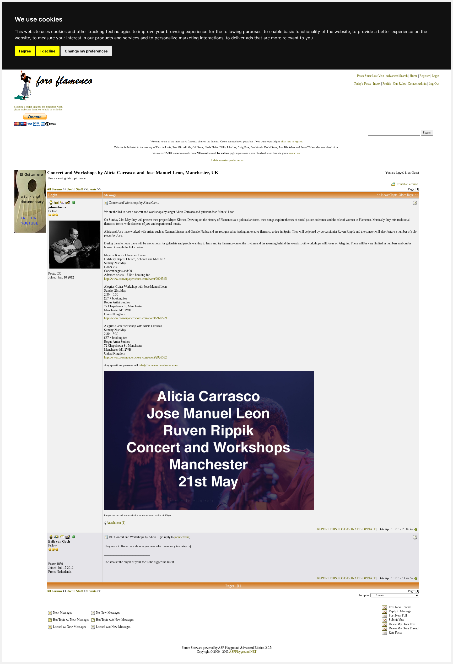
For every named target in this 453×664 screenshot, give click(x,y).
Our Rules (399, 83)
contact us (294, 153)
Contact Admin (417, 83)
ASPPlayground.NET (242, 652)
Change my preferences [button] (86, 51)
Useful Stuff (75, 189)
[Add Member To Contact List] (67, 202)
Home (413, 76)
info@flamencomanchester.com (158, 365)
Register (424, 76)
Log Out (434, 83)
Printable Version (407, 184)
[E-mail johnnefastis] (56, 202)
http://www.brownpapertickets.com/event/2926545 (135, 279)
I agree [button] (25, 51)
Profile (386, 83)
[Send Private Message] (62, 202)
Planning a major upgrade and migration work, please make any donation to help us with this (38, 108)
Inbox (376, 83)
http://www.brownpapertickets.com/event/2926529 (135, 318)
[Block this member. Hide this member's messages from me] (73, 202)
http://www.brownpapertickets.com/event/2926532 (135, 357)
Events (91, 189)
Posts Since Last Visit (370, 76)
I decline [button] (47, 51)
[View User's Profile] (50, 202)
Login (435, 76)
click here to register (291, 141)
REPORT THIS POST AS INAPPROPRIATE (346, 529)
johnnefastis (181, 537)
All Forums (54, 189)
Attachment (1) (116, 522)
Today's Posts (362, 83)
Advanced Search (397, 76)
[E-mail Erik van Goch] (56, 536)
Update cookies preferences (226, 160)
